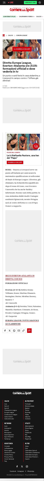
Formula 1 (28, 404)
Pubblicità (28, 432)
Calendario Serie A (26, 16)
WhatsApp (30, 471)
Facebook (13, 471)
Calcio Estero (8, 417)
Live (11, 2)
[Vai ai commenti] (29, 330)
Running (27, 412)
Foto (26, 448)
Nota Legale (8, 450)
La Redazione (8, 448)
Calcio (39, 16)
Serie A (6, 406)
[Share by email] (19, 330)
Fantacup (7, 439)
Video (27, 446)
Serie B (6, 408)
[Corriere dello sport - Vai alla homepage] (22, 9)
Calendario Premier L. (32, 457)
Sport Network (9, 437)
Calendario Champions (32, 452)
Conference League (10, 414)
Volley (27, 414)
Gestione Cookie (9, 452)
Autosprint (7, 428)
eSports (27, 417)
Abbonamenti (29, 426)
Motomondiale (29, 406)
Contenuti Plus (9, 16)
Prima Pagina (29, 428)
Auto (5, 426)
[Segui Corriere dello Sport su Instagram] (27, 466)
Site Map (28, 437)
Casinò (27, 459)
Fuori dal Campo (13, 152)
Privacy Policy (8, 457)
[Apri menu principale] (4, 2)
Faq (5, 461)
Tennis (27, 410)
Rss (26, 435)
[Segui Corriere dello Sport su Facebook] (17, 466)
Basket (27, 408)
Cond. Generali (9, 459)
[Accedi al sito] (39, 2)
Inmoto (6, 430)
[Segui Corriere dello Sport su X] (22, 466)
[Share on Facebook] (5, 330)
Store (27, 430)
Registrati (28, 439)
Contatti (7, 446)
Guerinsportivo (9, 435)
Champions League (10, 410)
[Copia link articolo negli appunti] (23, 330)
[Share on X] (9, 330)
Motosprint (7, 432)
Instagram (20, 471)
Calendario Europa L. (31, 455)
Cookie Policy (8, 455)
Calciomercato (9, 419)
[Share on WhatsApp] (14, 330)
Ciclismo (27, 419)
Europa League (21, 35)
